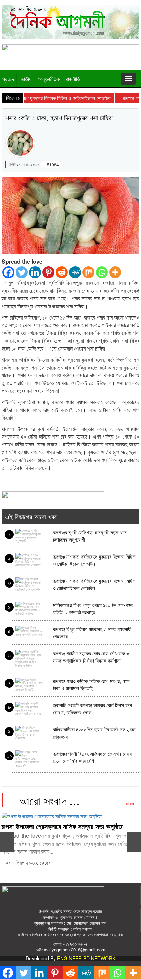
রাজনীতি (73, 79)
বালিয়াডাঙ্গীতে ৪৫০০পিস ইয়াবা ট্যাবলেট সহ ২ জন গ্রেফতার (94, 733)
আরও (130, 803)
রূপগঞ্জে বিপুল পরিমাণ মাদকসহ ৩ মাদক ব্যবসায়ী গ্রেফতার (92, 632)
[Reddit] (62, 272)
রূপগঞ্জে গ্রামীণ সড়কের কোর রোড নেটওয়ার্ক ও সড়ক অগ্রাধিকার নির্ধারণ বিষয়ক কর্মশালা (91, 657)
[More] (115, 272)
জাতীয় (26, 79)
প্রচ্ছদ (8, 79)
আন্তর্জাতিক (49, 79)
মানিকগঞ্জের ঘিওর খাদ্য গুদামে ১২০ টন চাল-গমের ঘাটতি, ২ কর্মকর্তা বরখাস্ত (93, 608)
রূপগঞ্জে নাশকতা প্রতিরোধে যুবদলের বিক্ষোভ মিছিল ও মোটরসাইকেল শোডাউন (94, 560)
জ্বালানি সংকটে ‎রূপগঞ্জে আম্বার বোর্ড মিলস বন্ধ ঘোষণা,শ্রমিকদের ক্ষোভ (92, 708)
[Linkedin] (35, 272)
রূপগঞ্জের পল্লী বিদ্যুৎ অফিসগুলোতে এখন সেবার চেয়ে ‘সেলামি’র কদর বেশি (92, 757)
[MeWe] (75, 272)
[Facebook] (8, 272)
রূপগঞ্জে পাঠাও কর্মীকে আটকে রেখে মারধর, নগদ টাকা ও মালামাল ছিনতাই (91, 684)
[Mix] (88, 272)
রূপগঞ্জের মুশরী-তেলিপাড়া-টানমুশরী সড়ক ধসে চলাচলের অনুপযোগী (90, 536)
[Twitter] (22, 272)
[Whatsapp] (102, 272)
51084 (52, 164)
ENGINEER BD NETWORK (86, 958)
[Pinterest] (48, 272)
